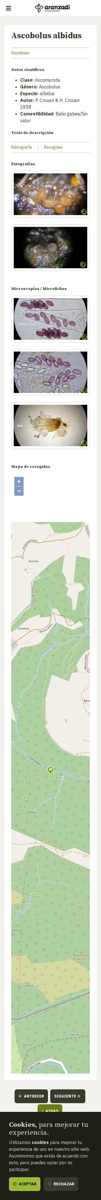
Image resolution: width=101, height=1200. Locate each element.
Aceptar (27, 1183)
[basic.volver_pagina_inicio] (52, 8)
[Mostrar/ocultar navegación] (8, 8)
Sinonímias (20, 52)
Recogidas (53, 147)
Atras (51, 1111)
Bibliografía (21, 147)
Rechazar (63, 1183)
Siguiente (65, 1096)
